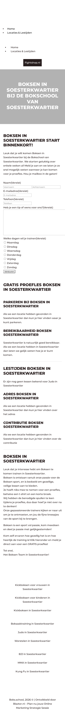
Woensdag (13, 250)
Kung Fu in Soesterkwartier (32, 671)
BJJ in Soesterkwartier (32, 654)
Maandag (13, 242)
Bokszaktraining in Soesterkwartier (32, 623)
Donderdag (14, 255)
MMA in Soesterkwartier (32, 662)
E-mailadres (15, 191)
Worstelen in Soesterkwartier (32, 641)
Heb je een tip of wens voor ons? (28, 207)
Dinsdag (12, 246)
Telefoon (13, 199)
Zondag (12, 267)
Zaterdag (13, 263)
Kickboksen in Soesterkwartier (32, 610)
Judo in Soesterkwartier (32, 632)
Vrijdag (11, 259)
